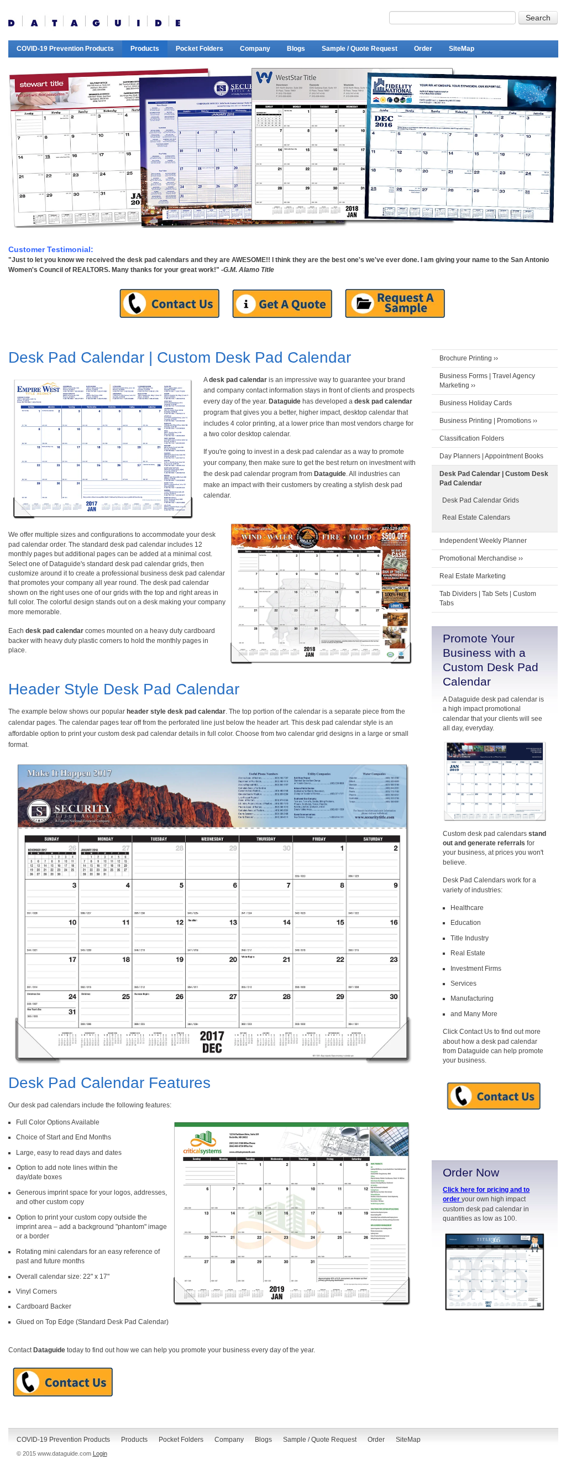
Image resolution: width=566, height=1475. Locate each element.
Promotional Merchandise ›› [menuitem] (481, 558)
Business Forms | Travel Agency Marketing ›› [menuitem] (487, 380)
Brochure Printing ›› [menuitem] (468, 358)
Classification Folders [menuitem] (471, 438)
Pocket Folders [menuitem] (199, 49)
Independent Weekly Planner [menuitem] (483, 541)
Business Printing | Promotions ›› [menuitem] (488, 421)
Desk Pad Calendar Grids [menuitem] (480, 500)
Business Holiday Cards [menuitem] (475, 403)
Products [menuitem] (144, 49)
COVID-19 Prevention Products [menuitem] (65, 49)
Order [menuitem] (423, 49)
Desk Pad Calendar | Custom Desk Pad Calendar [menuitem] (493, 478)
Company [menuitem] (255, 49)
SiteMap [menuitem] (461, 49)
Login (100, 1453)
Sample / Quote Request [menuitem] (359, 49)
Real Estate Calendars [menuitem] (476, 517)
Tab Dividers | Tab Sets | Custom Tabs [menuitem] (487, 598)
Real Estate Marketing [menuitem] (472, 576)
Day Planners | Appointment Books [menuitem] (491, 456)
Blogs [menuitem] (296, 49)
